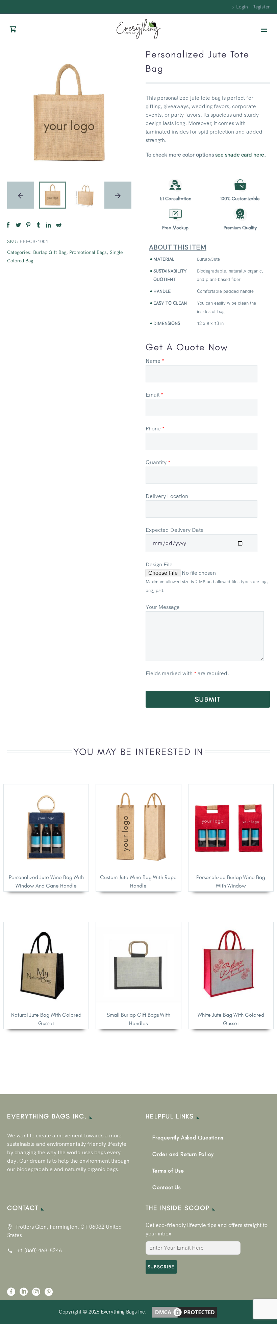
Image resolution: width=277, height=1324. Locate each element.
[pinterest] (49, 1294)
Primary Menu (264, 30)
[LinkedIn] (48, 225)
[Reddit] (58, 225)
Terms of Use (168, 1170)
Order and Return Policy (182, 1154)
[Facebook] (8, 225)
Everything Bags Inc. (124, 1311)
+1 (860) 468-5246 (39, 1250)
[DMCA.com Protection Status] (184, 1311)
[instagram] (36, 1294)
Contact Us (166, 1187)
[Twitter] (18, 225)
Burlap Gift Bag (49, 252)
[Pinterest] (28, 225)
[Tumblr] (38, 225)
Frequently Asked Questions (187, 1137)
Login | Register (253, 7)
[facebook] (11, 1294)
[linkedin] (24, 1294)
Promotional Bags (88, 252)
